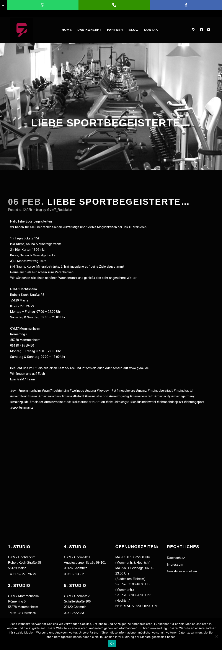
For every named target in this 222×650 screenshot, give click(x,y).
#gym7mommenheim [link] (25, 391)
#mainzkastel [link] (183, 391)
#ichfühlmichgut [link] (117, 402)
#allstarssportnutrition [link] (88, 402)
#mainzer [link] (36, 402)
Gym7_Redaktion (59, 209)
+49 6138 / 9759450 (22, 613)
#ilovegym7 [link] (105, 391)
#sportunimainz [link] (21, 407)
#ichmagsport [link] (194, 402)
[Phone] (114, 5)
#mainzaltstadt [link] (73, 396)
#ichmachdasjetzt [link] (170, 402)
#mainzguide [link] (19, 402)
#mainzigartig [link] (119, 396)
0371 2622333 (74, 613)
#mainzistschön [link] (96, 396)
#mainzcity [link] (162, 396)
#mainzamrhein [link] (49, 396)
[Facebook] (186, 5)
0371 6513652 (74, 574)
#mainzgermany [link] (182, 396)
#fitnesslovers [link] (124, 391)
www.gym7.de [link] (139, 368)
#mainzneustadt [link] (141, 396)
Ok (112, 643)
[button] (86, 596)
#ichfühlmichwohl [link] (143, 402)
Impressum (175, 564)
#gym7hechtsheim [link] (55, 391)
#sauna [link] (90, 391)
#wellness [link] (77, 391)
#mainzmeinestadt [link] (57, 402)
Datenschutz (176, 558)
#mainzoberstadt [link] (160, 391)
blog (39, 209)
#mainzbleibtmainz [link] (24, 396)
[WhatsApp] (42, 5)
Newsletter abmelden (182, 571)
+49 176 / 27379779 (22, 574)
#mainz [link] (141, 391)
